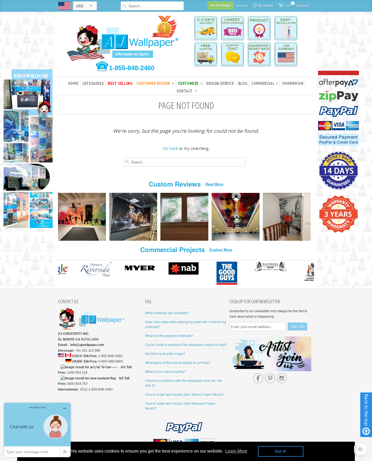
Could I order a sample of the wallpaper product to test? (186, 344)
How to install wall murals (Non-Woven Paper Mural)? (184, 394)
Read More (214, 184)
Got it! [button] (280, 451)
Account (241, 5)
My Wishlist (265, 5)
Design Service (220, 83)
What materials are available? (167, 312)
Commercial (264, 83)
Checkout (302, 5)
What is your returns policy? (165, 371)
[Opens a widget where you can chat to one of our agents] (37, 430)
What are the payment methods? (169, 335)
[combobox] (152, 5)
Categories (93, 83)
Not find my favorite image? (165, 353)
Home (73, 83)
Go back (170, 148)
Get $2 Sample (220, 5)
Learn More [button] (236, 451)
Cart (287, 4)
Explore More (220, 249)
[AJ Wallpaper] (123, 42)
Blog (242, 83)
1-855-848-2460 (131, 68)
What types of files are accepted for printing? (178, 362)
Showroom (292, 83)
